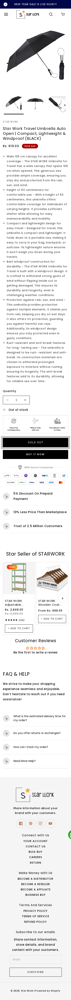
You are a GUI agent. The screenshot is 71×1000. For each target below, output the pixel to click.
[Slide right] (65, 105)
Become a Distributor (35, 879)
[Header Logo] (31, 14)
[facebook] (21, 823)
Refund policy (35, 922)
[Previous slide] (5, 4)
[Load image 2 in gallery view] (35, 104)
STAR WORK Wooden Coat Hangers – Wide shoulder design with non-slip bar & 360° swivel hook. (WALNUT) (51, 602)
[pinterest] (31, 823)
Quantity (9, 391)
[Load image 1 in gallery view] (14, 104)
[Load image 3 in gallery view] (57, 104)
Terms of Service (35, 916)
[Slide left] (6, 105)
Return (35, 863)
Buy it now (35, 454)
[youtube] (50, 823)
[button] (7, 14)
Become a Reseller (35, 884)
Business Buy (35, 895)
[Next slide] (62, 598)
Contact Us (35, 846)
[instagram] (40, 823)
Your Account (35, 841)
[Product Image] (35, 57)
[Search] (51, 14)
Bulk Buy (35, 852)
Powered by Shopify (47, 990)
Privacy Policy (35, 911)
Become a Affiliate (36, 889)
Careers (35, 857)
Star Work (27, 990)
